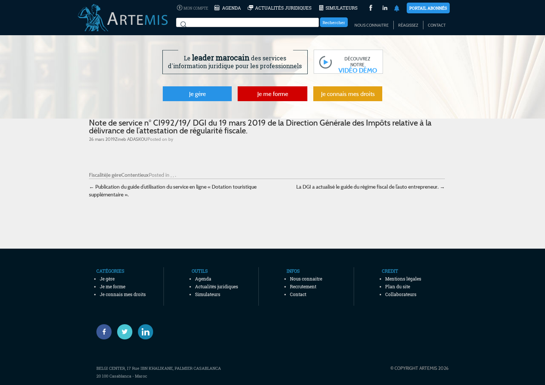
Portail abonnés (428, 8)
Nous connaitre (371, 25)
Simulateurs (341, 8)
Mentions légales (403, 279)
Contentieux (135, 175)
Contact (437, 25)
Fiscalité (97, 175)
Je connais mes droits (348, 93)
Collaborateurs (400, 294)
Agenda (231, 8)
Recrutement (303, 286)
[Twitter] (124, 331)
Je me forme (272, 93)
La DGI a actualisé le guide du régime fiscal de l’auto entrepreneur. (370, 186)
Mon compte (196, 8)
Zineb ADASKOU (131, 139)
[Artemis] (123, 27)
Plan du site (397, 286)
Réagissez (408, 25)
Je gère (197, 93)
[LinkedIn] (385, 8)
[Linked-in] (145, 331)
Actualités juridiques (283, 8)
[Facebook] (104, 331)
